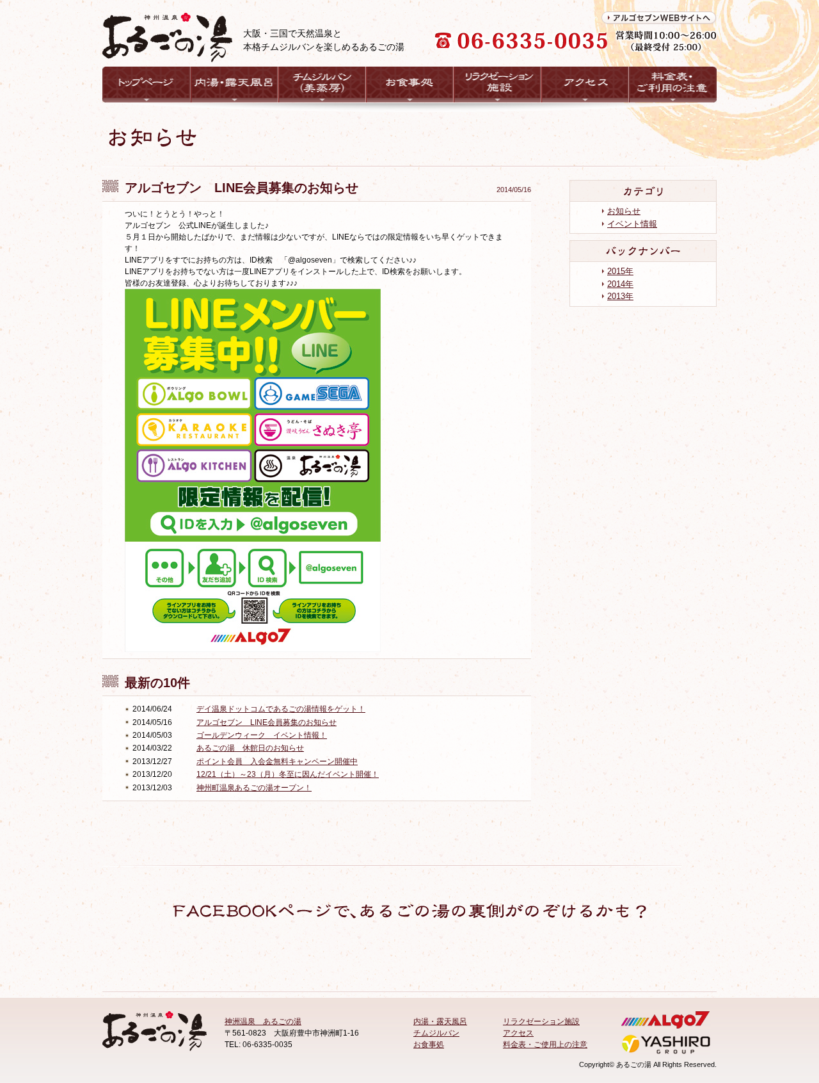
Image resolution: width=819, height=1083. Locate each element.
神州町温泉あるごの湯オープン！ (254, 787)
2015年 (620, 271)
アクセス (518, 1033)
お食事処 (428, 1044)
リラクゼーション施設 (541, 1021)
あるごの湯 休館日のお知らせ (250, 748)
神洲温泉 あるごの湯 (263, 1021)
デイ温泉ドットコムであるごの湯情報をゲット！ (280, 708)
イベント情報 (632, 224)
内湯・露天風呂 (440, 1021)
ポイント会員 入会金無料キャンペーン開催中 (277, 761)
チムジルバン (436, 1033)
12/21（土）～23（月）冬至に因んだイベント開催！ (287, 774)
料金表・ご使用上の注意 (545, 1044)
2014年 (620, 284)
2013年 (620, 296)
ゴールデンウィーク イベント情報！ (261, 735)
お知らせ (623, 211)
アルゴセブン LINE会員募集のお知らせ (266, 722)
